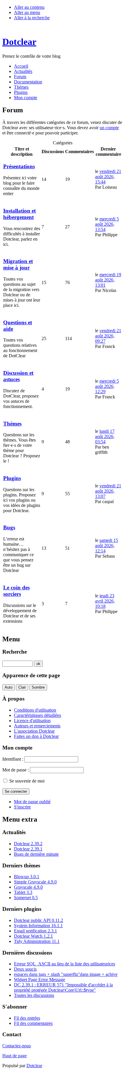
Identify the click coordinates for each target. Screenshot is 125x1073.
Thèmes (12, 424)
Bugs (9, 527)
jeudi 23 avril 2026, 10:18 (105, 601)
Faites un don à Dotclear (36, 736)
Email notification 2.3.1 (35, 930)
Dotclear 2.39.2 (28, 843)
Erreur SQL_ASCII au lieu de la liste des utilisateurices (64, 963)
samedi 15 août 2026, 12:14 (106, 545)
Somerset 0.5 (26, 897)
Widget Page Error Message (39, 979)
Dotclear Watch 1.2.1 (33, 936)
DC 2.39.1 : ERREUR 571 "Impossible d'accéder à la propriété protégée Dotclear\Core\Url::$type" (63, 987)
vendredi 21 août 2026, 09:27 (108, 336)
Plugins (12, 478)
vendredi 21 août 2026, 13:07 (108, 491)
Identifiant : (12, 759)
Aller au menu (27, 12)
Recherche (14, 652)
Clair (22, 687)
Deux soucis (25, 969)
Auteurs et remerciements (37, 725)
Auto (8, 687)
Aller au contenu (29, 7)
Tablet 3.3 (23, 892)
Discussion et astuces (18, 376)
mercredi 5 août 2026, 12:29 (107, 386)
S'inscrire (22, 806)
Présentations (19, 166)
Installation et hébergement (19, 214)
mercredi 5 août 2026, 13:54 (107, 224)
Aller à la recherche (32, 17)
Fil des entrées (27, 1018)
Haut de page (14, 1055)
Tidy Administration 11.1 (37, 941)
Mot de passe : (15, 769)
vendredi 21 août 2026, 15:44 (108, 176)
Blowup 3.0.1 (26, 876)
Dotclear (34, 1065)
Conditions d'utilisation (35, 710)
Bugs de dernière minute (36, 854)
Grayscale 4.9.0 (28, 887)
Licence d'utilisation (32, 720)
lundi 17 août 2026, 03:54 (105, 436)
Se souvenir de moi (26, 780)
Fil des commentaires (33, 1023)
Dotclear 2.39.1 (28, 848)
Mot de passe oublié (32, 801)
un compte (109, 127)
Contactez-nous (16, 1045)
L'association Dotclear (34, 731)
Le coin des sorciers (16, 590)
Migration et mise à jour (18, 264)
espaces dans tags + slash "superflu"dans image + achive (65, 974)
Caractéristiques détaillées (37, 715)
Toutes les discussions (34, 995)
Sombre (38, 687)
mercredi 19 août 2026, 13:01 (108, 280)
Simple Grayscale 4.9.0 (35, 881)
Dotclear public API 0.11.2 (38, 920)
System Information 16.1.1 (38, 925)
